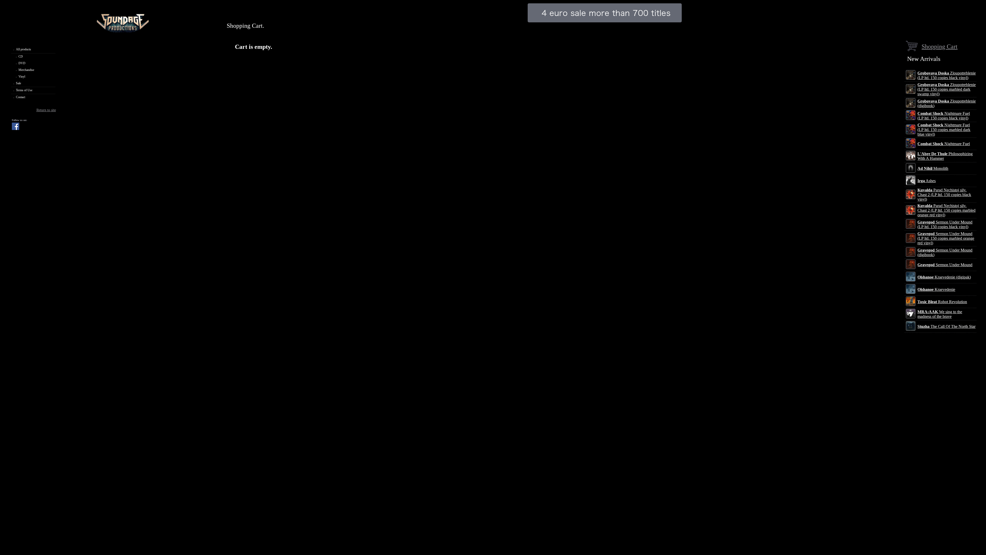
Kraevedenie (936, 289)
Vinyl (21, 76)
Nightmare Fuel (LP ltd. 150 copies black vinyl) (943, 115)
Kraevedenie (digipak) (944, 277)
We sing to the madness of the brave (939, 314)
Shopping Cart (939, 46)
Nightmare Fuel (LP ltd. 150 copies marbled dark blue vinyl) (943, 129)
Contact (20, 97)
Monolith (932, 168)
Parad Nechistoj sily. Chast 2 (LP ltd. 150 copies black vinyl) (944, 194)
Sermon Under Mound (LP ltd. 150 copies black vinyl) (944, 224)
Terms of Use (24, 90)
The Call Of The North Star (946, 326)
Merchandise (26, 70)
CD (20, 56)
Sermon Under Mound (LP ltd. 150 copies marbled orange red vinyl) (945, 238)
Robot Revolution (942, 302)
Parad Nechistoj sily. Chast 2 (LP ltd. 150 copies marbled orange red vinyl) (946, 210)
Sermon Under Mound (944, 265)
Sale (18, 83)
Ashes (926, 181)
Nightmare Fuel (943, 144)
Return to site (46, 110)
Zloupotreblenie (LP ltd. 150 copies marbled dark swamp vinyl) (946, 89)
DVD (21, 63)
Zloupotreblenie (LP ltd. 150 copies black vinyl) (946, 75)
